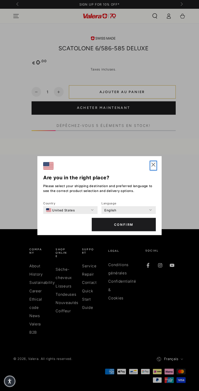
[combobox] (60, 210)
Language (108, 203)
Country (49, 203)
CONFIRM (123, 224)
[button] (153, 165)
